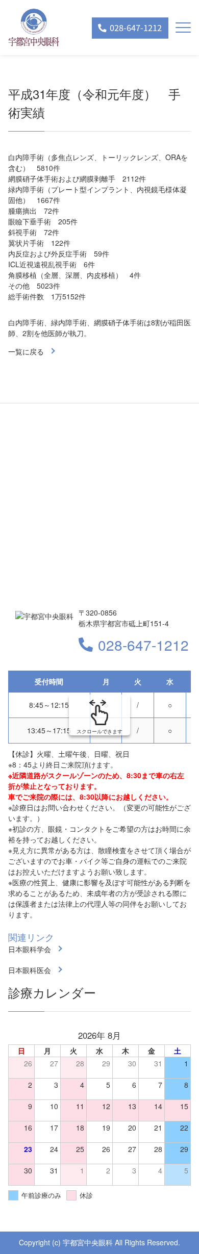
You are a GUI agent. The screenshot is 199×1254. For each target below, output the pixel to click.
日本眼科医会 (29, 970)
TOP (173, 1229)
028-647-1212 (143, 644)
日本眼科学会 (29, 949)
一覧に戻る (26, 351)
